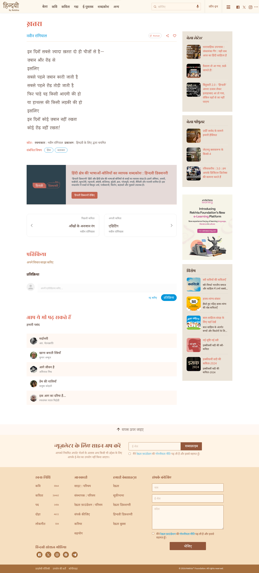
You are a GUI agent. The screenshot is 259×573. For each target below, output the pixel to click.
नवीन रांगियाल (37, 36)
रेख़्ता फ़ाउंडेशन (144, 454)
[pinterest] (66, 555)
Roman (156, 35)
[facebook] (39, 555)
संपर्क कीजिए (82, 515)
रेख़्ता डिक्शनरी (122, 505)
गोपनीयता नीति (163, 454)
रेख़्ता (116, 486)
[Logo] (11, 7)
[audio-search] (198, 6)
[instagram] (57, 555)
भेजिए (188, 546)
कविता (65, 6)
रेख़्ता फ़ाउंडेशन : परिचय (88, 505)
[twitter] (48, 555)
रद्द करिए (153, 298)
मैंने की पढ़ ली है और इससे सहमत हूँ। (166, 454)
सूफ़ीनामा (118, 496)
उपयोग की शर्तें (59, 568)
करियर (78, 524)
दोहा (47, 515)
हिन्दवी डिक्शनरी (122, 515)
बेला (45, 6)
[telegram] (75, 555)
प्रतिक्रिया (169, 298)
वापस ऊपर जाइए (133, 430)
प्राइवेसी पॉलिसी (42, 568)
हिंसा (49, 150)
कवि (54, 6)
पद (47, 505)
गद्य (76, 6)
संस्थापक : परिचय (84, 496)
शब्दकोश (103, 6)
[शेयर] (167, 35)
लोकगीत (47, 524)
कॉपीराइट (73, 568)
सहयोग (78, 534)
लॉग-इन (213, 6)
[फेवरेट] (174, 35)
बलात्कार (61, 150)
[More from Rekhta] (228, 7)
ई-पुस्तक (88, 6)
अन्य (116, 6)
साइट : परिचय (82, 486)
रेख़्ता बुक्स (119, 524)
